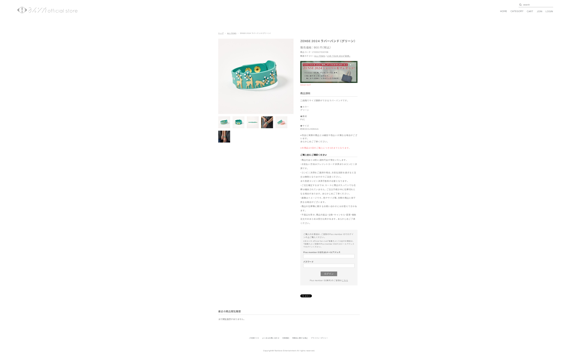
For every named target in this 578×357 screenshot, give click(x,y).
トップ (221, 33)
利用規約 (285, 338)
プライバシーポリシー (319, 338)
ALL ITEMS (231, 33)
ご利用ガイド (254, 338)
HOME (503, 11)
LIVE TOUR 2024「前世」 (338, 55)
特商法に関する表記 (300, 338)
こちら (345, 280)
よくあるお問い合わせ (270, 338)
